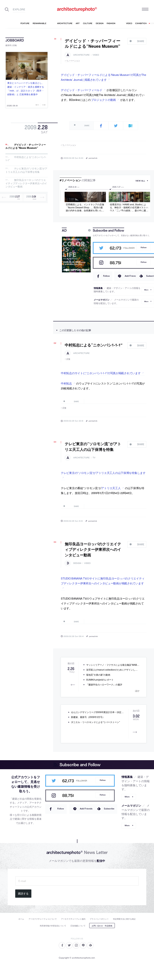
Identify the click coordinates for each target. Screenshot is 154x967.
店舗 (68, 359)
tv (94, 457)
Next (43, 105)
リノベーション (73, 60)
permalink (93, 158)
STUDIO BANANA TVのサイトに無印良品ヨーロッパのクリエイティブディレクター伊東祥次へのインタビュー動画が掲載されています (102, 580)
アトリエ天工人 (111, 488)
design (77, 563)
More (146, 290)
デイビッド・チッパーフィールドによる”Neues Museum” (25, 146)
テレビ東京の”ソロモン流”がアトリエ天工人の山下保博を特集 (26, 170)
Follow (143, 247)
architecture (81, 55)
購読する (23, 893)
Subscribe (109, 808)
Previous (38, 105)
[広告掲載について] (80, 230)
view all (140, 181)
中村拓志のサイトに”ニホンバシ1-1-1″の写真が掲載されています (100, 373)
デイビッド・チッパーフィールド (81, 90)
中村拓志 (66, 383)
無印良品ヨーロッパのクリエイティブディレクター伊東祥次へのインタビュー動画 (26, 183)
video (96, 55)
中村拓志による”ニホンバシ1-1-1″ (25, 158)
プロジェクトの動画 (103, 100)
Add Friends (131, 275)
